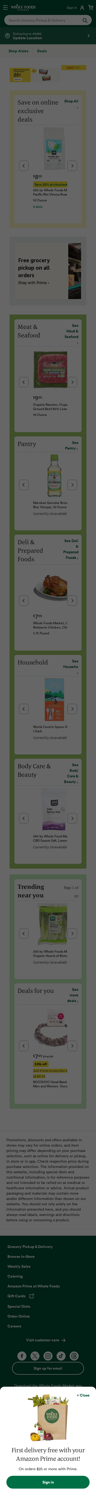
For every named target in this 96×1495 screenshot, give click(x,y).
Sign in (48, 1482)
